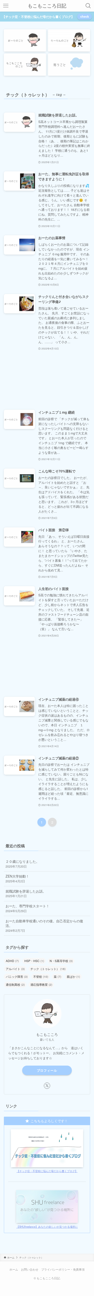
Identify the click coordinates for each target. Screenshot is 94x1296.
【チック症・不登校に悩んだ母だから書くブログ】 (47, 1171)
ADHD (12, 961)
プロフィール (47, 1070)
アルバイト (15, 969)
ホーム (13, 1269)
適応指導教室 (41, 984)
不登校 (40, 976)
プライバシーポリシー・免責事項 (63, 1269)
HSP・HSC (34, 961)
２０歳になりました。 (22, 864)
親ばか (73, 976)
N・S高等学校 (61, 961)
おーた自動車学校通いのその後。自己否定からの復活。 (44, 925)
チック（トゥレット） (48, 969)
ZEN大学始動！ (17, 878)
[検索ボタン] (88, 6)
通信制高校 (15, 984)
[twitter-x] (47, 1086)
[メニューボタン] (6, 6)
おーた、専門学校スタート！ (27, 908)
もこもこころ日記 (47, 5)
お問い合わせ (29, 1269)
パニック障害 (17, 976)
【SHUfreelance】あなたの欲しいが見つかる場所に (47, 1226)
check (84, 16)
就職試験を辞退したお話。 (26, 893)
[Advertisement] (47, 380)
